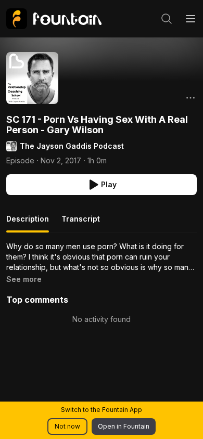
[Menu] (190, 18)
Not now (67, 426)
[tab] (27, 223)
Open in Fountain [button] (123, 426)
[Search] (166, 18)
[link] (54, 18)
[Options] (190, 98)
